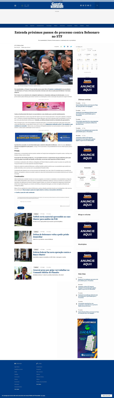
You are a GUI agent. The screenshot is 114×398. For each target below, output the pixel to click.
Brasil (87, 25)
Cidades (82, 25)
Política (55, 25)
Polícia (75, 25)
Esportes (32, 25)
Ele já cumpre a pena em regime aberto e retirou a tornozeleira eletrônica (42, 189)
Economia (69, 25)
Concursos (62, 25)
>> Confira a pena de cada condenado (24, 192)
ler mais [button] (43, 395)
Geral (26, 25)
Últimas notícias (84, 100)
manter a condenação (55, 89)
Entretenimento (40, 25)
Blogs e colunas (84, 215)
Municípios (82, 244)
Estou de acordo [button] (106, 395)
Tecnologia (48, 25)
